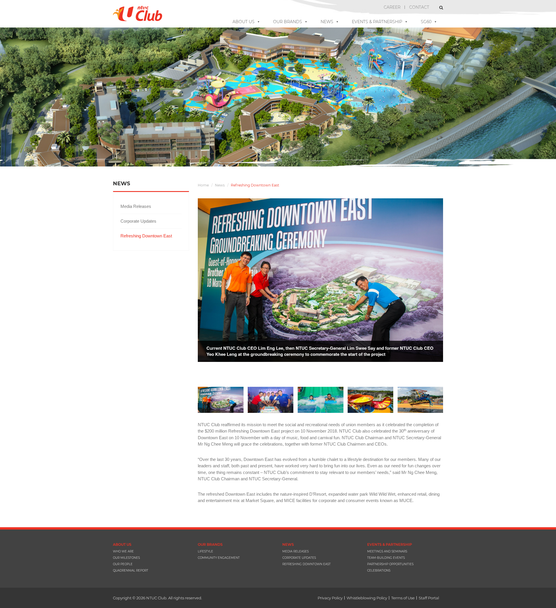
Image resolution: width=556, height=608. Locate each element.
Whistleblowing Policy (367, 598)
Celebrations (378, 570)
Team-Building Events (386, 558)
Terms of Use (403, 598)
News (327, 21)
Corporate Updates (138, 221)
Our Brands (287, 21)
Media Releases (135, 206)
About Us (244, 21)
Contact (419, 7)
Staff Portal (429, 598)
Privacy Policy (330, 598)
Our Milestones (126, 558)
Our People (123, 564)
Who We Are (123, 551)
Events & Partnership (377, 21)
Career (392, 7)
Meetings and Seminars (387, 551)
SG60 (426, 21)
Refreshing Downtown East (146, 235)
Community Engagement (219, 558)
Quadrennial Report (130, 570)
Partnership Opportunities (390, 564)
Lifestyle (205, 551)
